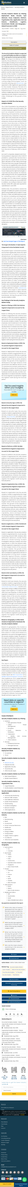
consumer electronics (10, 587)
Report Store (9, 7)
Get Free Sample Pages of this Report (14, 241)
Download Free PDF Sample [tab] (14, 48)
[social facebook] (6, 1172)
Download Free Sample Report (21, 1184)
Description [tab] (14, 42)
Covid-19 (3, 1128)
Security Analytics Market (16, 967)
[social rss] (22, 1172)
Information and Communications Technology (14, 983)
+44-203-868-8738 (14, 1078)
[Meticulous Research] (6, 1014)
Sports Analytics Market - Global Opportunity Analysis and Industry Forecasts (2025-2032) (11, 1040)
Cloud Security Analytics (8, 972)
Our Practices (4, 1136)
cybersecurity (22, 288)
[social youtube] (18, 1172)
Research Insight (5, 1142)
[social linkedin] (10, 1172)
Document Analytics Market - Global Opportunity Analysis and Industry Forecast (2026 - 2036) (14, 1024)
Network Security (9, 762)
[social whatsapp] (2, 1172)
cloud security (11, 417)
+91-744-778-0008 (23, 1078)
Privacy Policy (4, 1154)
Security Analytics (6, 975)
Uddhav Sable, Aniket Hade (17, 962)
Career (2, 1109)
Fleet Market (16, 975)
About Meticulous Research (7, 1107)
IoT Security (19, 972)
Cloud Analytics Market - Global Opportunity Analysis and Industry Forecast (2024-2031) (14, 1057)
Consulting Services (5, 1138)
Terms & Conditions (5, 1161)
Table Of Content (7, 1184)
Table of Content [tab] (14, 45)
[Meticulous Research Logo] (6, 2)
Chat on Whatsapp (10, 1009)
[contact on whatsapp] (24, 1179)
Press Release (4, 1122)
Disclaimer (3, 1152)
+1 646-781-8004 (4, 1078)
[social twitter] (14, 1172)
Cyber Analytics (6, 969)
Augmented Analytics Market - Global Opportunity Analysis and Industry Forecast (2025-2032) (14, 1032)
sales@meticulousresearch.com (8, 1166)
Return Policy (4, 1159)
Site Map (3, 1144)
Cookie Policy (16, 1114)
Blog (2, 1126)
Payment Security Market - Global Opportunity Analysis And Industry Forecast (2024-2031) (14, 1049)
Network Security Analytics (18, 969)
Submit (14, 1093)
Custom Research (5, 1140)
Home (3, 7)
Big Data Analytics (14, 979)
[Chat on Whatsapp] (3, 1009)
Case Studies (4, 1124)
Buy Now (15, 995)
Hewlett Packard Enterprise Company (12, 676)
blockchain (20, 83)
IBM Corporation (18, 674)
